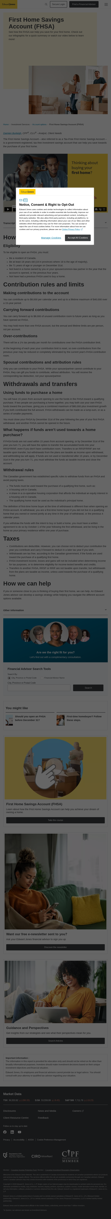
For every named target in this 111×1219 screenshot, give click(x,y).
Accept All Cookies (78, 238)
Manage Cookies (51, 237)
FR (25, 200)
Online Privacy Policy (72, 229)
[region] (55, 216)
